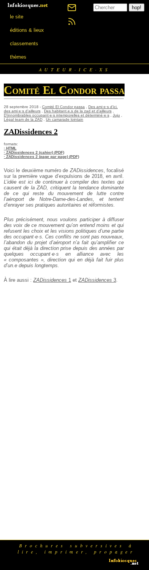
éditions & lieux (27, 30)
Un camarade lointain (64, 119)
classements (24, 43)
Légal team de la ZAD (23, 119)
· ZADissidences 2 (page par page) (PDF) (41, 156)
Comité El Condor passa (63, 107)
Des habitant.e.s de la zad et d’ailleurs (78, 111)
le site (16, 17)
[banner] (28, 5)
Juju (116, 115)
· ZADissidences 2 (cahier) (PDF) (34, 152)
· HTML (10, 148)
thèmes (18, 57)
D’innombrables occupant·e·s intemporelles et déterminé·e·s (56, 115)
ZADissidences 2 (31, 131)
